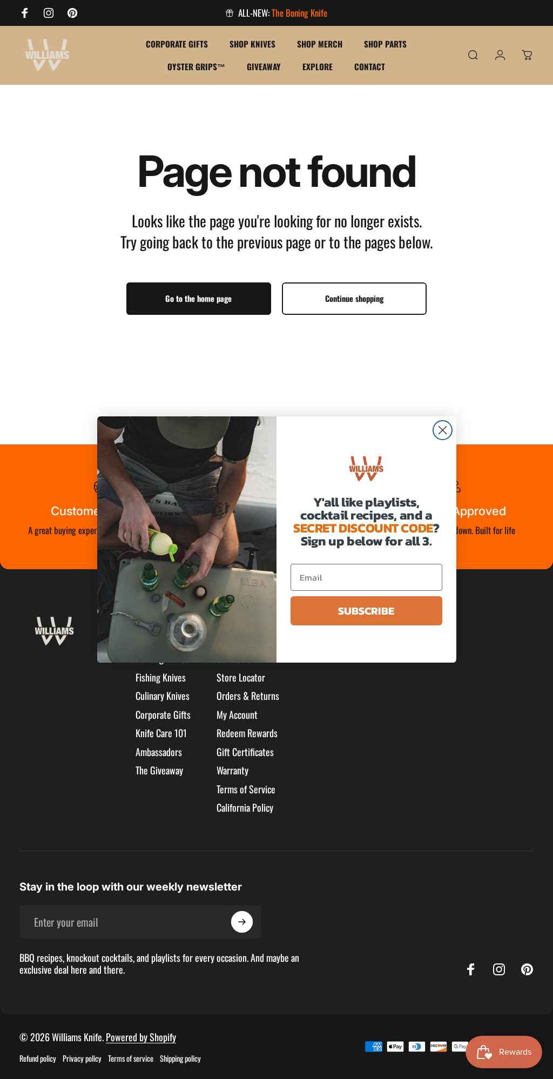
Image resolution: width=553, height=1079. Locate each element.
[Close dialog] (442, 430)
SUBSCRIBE (366, 611)
